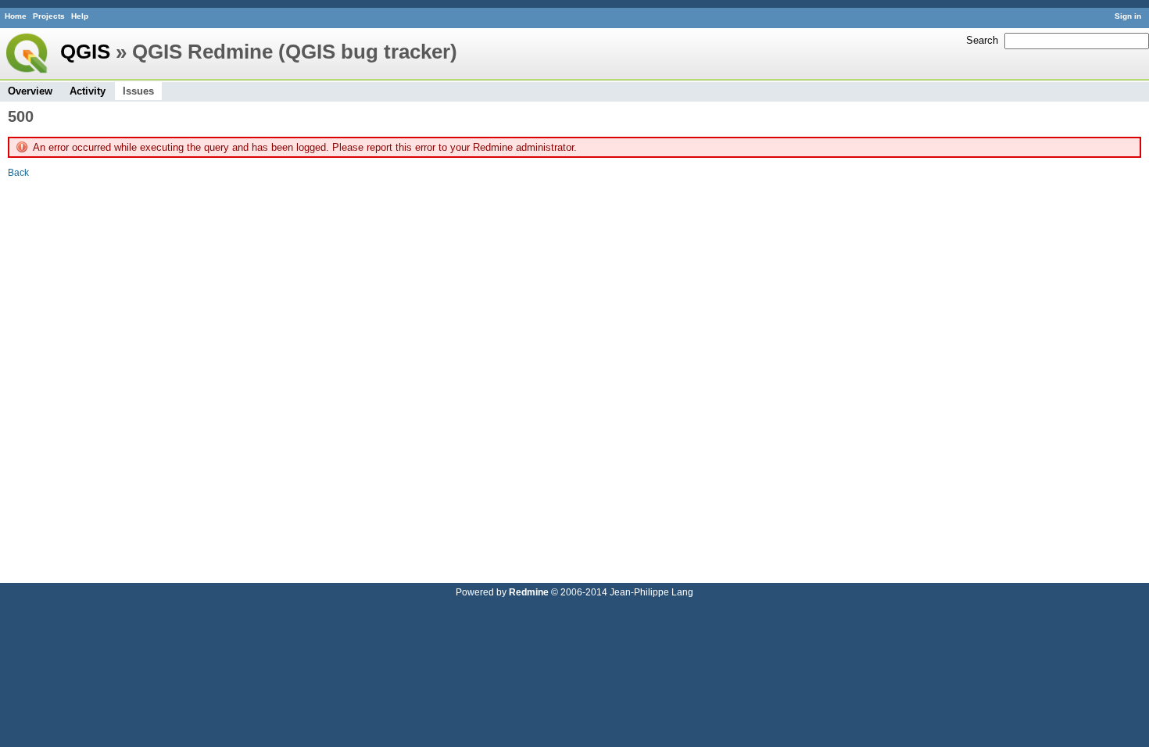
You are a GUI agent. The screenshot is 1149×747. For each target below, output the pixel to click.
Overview (30, 91)
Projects (49, 16)
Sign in (1128, 16)
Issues (138, 91)
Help (79, 16)
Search (982, 40)
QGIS (85, 51)
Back (18, 172)
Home (16, 16)
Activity (88, 91)
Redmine (529, 592)
